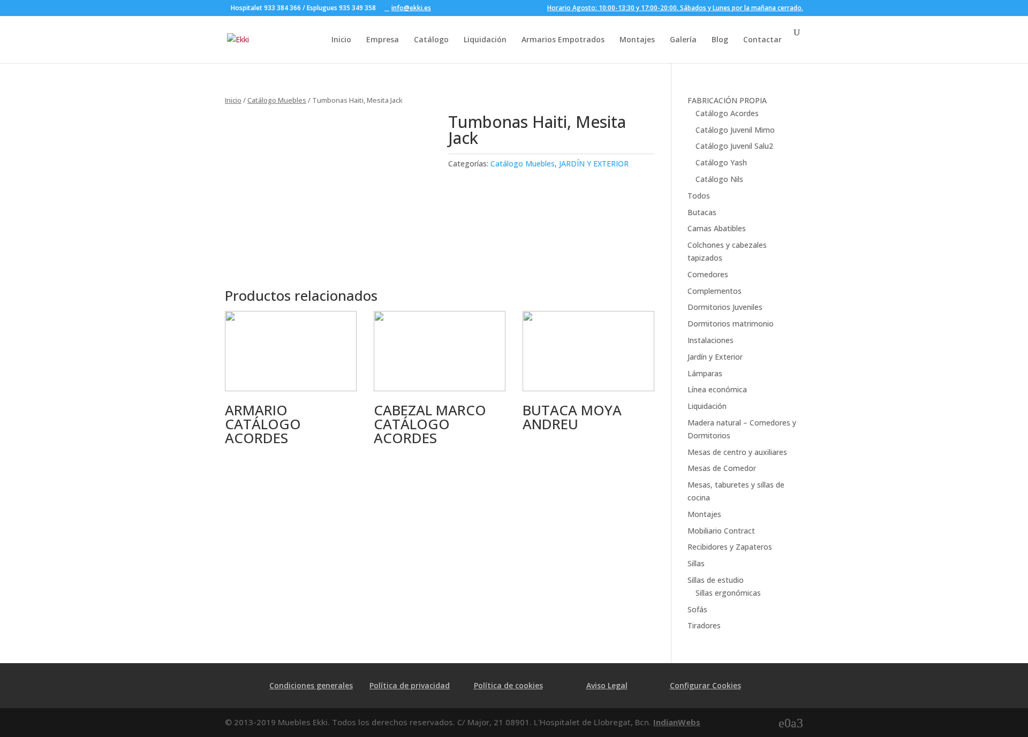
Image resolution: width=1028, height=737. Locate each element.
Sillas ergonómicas (728, 593)
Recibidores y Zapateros (729, 547)
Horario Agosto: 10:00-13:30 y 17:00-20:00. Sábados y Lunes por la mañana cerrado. (675, 8)
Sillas (696, 563)
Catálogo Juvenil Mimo (735, 130)
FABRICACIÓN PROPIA (727, 100)
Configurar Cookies (705, 685)
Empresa (382, 39)
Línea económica (717, 389)
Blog (720, 39)
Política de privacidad (409, 685)
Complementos (714, 291)
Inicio (341, 39)
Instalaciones (710, 340)
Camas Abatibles (716, 228)
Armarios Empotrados (562, 39)
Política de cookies (508, 685)
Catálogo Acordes (727, 113)
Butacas (701, 212)
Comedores (707, 274)
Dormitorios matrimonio (730, 323)
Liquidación (485, 39)
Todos (698, 196)
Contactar (762, 39)
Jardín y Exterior (715, 357)
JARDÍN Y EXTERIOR (594, 163)
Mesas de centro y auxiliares (737, 452)
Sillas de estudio (715, 580)
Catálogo (431, 39)
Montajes (637, 39)
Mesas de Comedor (721, 468)
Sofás (697, 609)
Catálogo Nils (719, 179)
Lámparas (704, 373)
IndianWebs (676, 722)
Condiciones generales (311, 685)
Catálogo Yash (721, 162)
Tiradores (704, 625)
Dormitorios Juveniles (724, 307)
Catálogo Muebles (276, 100)
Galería (683, 39)
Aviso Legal (607, 685)
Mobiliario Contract (721, 531)
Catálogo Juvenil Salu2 (734, 146)
